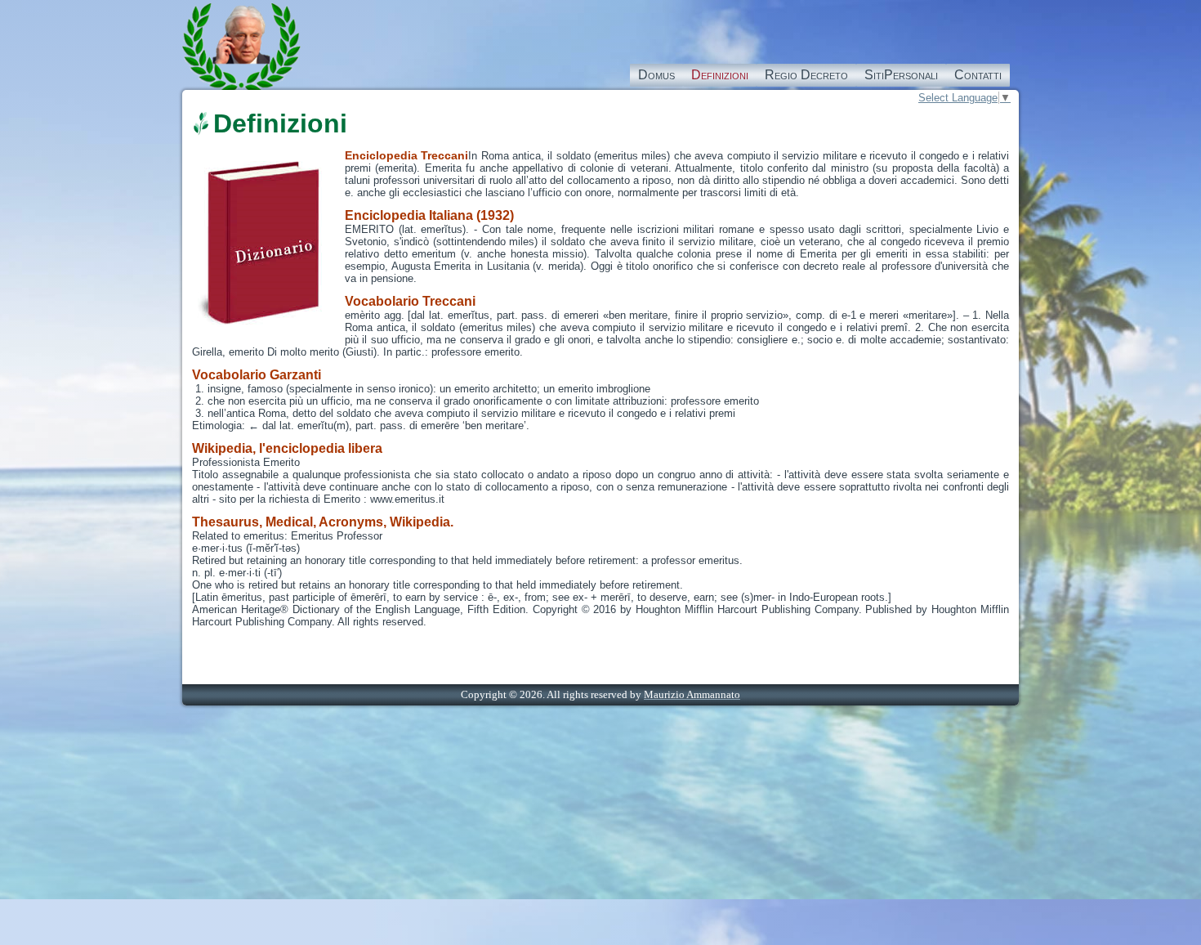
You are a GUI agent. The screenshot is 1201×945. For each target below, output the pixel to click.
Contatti (978, 75)
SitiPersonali (901, 75)
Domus (656, 75)
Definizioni (719, 75)
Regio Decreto (806, 75)
